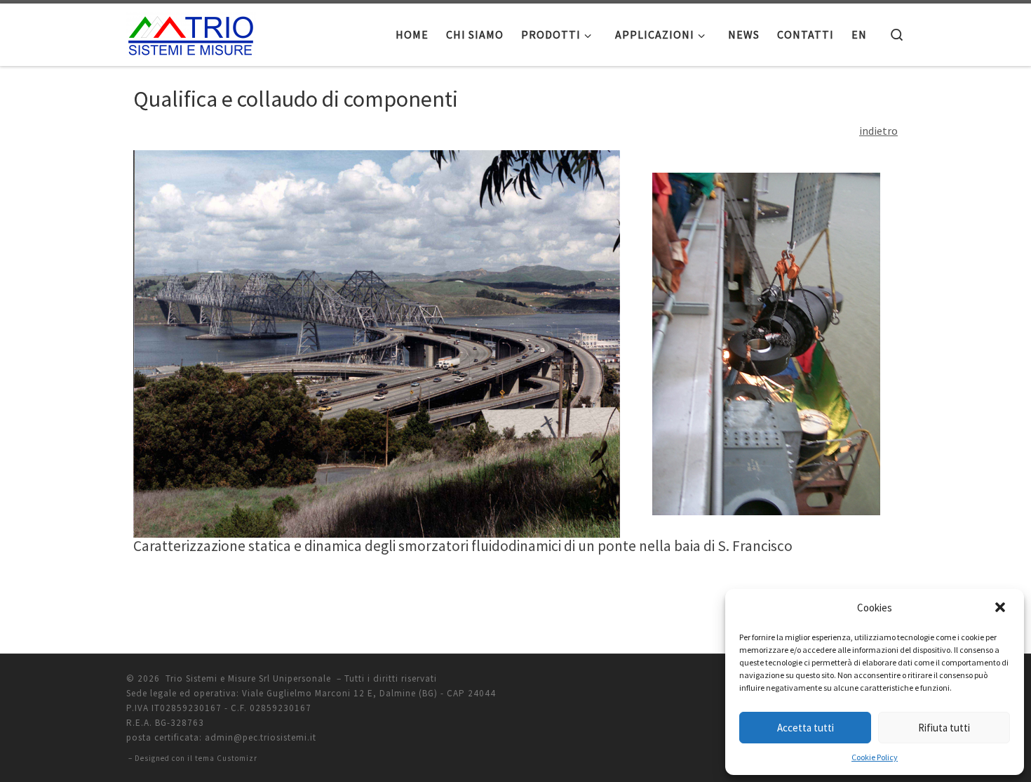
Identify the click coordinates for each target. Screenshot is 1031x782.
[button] (1001, 608)
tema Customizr (226, 758)
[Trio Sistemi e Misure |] (191, 32)
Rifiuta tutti (944, 727)
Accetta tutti (805, 727)
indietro (878, 131)
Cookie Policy (874, 757)
